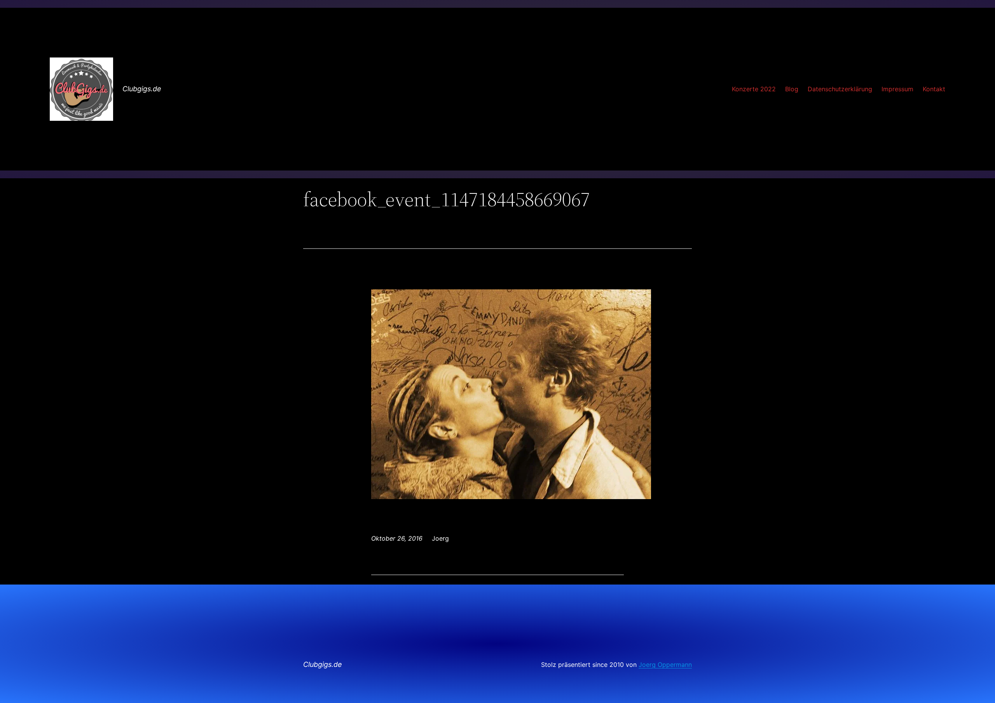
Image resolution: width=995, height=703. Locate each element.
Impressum (897, 89)
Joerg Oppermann (665, 664)
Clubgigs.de (141, 89)
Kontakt (934, 89)
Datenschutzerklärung (840, 89)
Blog (791, 89)
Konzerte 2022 (754, 89)
